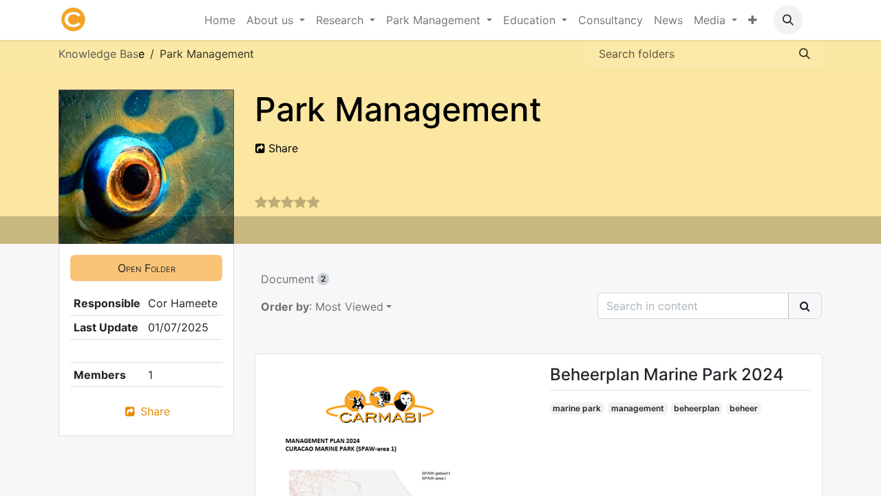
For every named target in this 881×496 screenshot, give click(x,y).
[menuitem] (220, 20)
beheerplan (696, 408)
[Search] (804, 54)
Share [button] (281, 148)
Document (293, 279)
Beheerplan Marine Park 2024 (667, 374)
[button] (788, 20)
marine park (577, 408)
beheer (744, 408)
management (637, 408)
